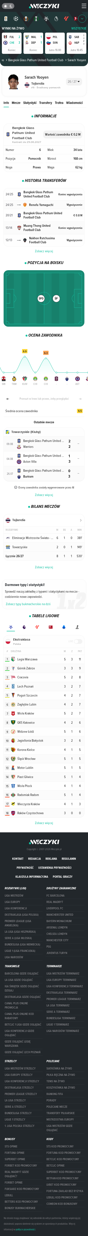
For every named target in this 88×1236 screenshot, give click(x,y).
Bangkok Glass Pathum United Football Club (35, 60)
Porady (51, 1100)
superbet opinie (15, 1159)
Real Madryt (54, 902)
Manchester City (57, 940)
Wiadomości (74, 102)
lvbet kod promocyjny (61, 1185)
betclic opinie (55, 1166)
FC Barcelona (55, 896)
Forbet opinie (14, 1183)
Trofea (59, 102)
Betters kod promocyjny (21, 1202)
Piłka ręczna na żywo (60, 1075)
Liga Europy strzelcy (19, 1075)
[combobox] (74, 82)
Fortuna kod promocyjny (63, 1153)
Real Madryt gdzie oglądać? (17, 1174)
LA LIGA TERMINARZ (57, 1005)
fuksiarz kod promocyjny (22, 1189)
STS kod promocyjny (60, 1146)
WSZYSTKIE (78, 28)
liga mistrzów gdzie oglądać (59, 1128)
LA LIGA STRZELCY (15, 1100)
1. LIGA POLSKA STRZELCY (19, 1126)
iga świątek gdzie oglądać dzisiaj (22, 988)
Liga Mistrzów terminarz (62, 973)
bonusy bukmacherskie (20, 1208)
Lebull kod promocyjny (62, 1197)
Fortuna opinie (14, 1153)
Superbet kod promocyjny (63, 1172)
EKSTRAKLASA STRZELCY (19, 1088)
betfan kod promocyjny (62, 1178)
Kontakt (17, 858)
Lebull (9, 1195)
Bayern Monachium (59, 921)
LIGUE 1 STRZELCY (15, 1119)
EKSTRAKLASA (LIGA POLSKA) (21, 915)
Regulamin (69, 858)
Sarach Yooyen (77, 60)
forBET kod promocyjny (21, 1166)
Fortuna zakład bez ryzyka (64, 1191)
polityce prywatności (25, 1229)
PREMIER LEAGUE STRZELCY (21, 1094)
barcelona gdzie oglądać (21, 973)
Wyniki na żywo (13, 28)
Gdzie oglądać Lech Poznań (22, 1052)
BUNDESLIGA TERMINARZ (60, 1018)
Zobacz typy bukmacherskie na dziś (28, 604)
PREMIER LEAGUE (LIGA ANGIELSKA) (18, 923)
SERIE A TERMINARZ (58, 1012)
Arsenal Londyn (56, 927)
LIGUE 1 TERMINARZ (57, 1024)
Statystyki (29, 102)
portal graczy (63, 876)
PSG (48, 947)
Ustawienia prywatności (54, 867)
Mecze (16, 102)
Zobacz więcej (44, 251)
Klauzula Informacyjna (31, 876)
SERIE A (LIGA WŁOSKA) (18, 938)
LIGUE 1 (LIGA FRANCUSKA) (20, 951)
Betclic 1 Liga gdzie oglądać (23, 1024)
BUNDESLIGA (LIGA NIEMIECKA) (22, 944)
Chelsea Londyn (56, 934)
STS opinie (11, 1146)
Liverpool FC (54, 908)
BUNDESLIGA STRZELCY (18, 1113)
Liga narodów (14, 957)
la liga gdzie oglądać (19, 980)
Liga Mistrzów (14, 896)
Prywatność (25, 867)
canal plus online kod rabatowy (19, 1016)
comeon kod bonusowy (61, 1204)
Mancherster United (59, 915)
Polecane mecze (56, 1107)
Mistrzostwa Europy (60, 1119)
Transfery (45, 102)
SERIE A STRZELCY (15, 1107)
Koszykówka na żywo (60, 1088)
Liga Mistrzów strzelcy (20, 1068)
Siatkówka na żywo (59, 1068)
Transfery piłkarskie (60, 1113)
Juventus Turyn (56, 953)
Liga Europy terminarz (61, 980)
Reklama (51, 858)
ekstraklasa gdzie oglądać (23, 997)
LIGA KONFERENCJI (16, 908)
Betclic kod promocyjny (62, 1159)
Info (6, 102)
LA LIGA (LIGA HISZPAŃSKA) (20, 932)
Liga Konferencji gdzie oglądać (19, 1033)
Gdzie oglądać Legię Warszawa (18, 1044)
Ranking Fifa (54, 1094)
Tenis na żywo (55, 1081)
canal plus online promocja (16, 1005)
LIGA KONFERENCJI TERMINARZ (64, 986)
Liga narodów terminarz (62, 1031)
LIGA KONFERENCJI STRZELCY (22, 1081)
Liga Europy (12, 902)
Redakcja (34, 858)
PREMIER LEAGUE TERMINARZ (63, 999)
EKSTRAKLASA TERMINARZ (61, 993)
